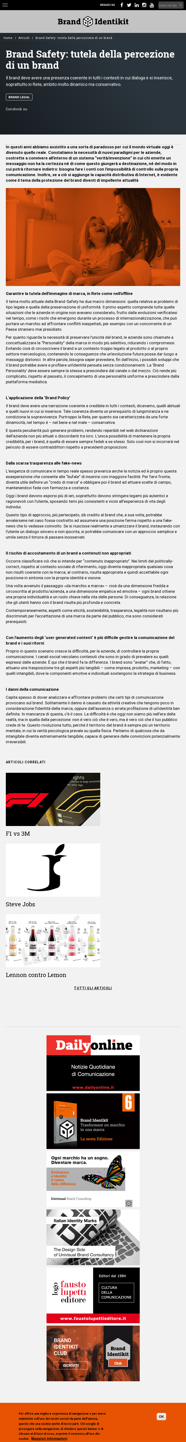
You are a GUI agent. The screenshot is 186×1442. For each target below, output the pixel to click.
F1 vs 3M (18, 833)
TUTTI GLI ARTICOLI (93, 988)
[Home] (93, 21)
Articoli (24, 38)
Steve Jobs (20, 904)
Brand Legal (19, 97)
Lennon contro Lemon (36, 975)
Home (8, 38)
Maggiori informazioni (49, 1438)
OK (161, 1417)
